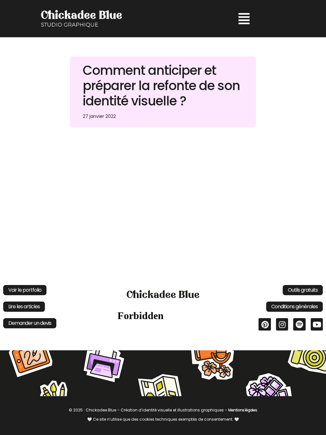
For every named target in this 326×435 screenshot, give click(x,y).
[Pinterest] (265, 324)
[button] (244, 19)
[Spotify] (299, 324)
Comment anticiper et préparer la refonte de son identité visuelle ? (161, 85)
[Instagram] (282, 324)
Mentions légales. (243, 410)
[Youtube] (317, 324)
